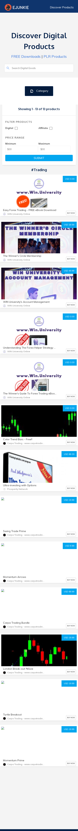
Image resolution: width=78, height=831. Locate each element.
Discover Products (62, 7)
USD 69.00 (69, 454)
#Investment (45, 506)
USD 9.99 (69, 546)
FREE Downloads (26, 56)
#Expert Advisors (40, 604)
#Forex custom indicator (43, 558)
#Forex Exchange (47, 742)
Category (42, 91)
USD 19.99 (69, 500)
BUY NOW (71, 213)
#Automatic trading (15, 558)
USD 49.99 (69, 270)
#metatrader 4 (35, 696)
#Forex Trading (25, 506)
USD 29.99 (69, 224)
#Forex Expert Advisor (16, 735)
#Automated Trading (38, 512)
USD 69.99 (69, 591)
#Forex (8, 506)
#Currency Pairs (13, 512)
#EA (56, 604)
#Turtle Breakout (13, 696)
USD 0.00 (69, 179)
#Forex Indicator (13, 552)
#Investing (26, 689)
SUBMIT (39, 158)
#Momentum (34, 552)
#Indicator (26, 742)
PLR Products (55, 56)
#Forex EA (10, 689)
